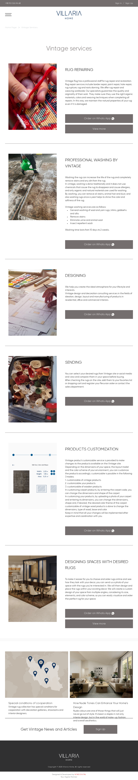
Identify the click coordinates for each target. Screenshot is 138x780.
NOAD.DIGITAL (80, 774)
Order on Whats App (97, 118)
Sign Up (100, 729)
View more (99, 129)
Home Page (11, 28)
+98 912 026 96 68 (13, 3)
